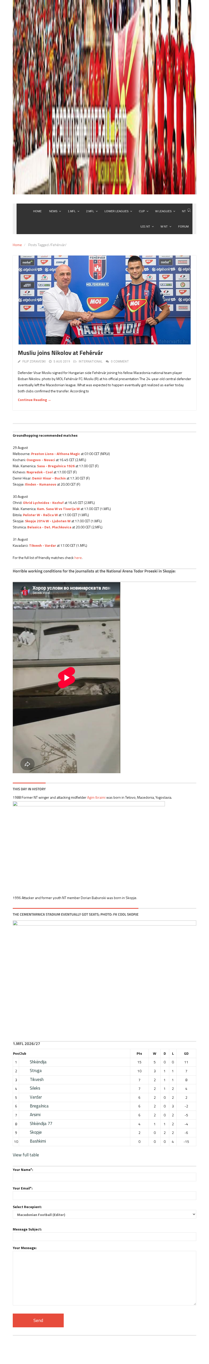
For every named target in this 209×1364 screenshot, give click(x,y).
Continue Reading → (34, 399)
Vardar (36, 1097)
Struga (36, 1070)
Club (22, 1053)
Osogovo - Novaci (41, 459)
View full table (26, 1155)
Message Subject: (27, 1229)
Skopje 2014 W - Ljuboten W (48, 521)
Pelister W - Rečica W (40, 514)
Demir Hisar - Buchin (49, 478)
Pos (16, 1053)
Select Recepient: (27, 1206)
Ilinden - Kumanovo (40, 484)
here (78, 557)
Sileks (35, 1088)
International (90, 361)
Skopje (36, 1132)
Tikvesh (37, 1079)
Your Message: (25, 1247)
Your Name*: (23, 1169)
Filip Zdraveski (34, 361)
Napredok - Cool (40, 472)
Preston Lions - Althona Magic (55, 453)
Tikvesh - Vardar (42, 545)
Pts (139, 1053)
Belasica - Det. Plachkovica (49, 527)
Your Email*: (23, 1188)
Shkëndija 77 (41, 1123)
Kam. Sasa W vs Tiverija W (58, 508)
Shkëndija (38, 1062)
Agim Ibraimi (96, 797)
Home (17, 244)
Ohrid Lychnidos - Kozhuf (43, 502)
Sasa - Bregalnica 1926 (56, 466)
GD (186, 1053)
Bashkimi (38, 1141)
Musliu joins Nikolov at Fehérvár (60, 352)
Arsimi (35, 1114)
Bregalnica (39, 1106)
